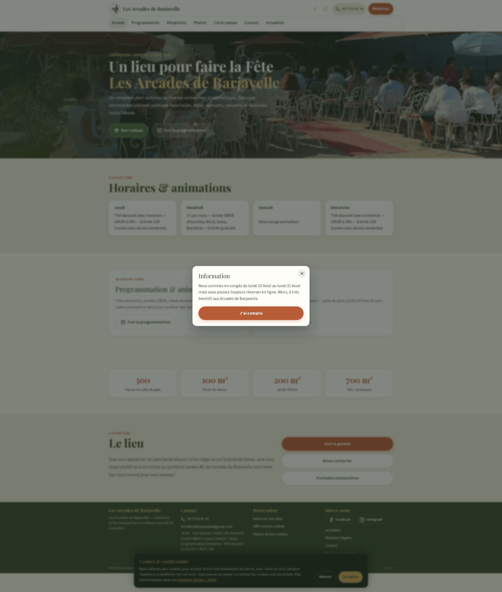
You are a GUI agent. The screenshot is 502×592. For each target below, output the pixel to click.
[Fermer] (302, 273)
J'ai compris (251, 313)
